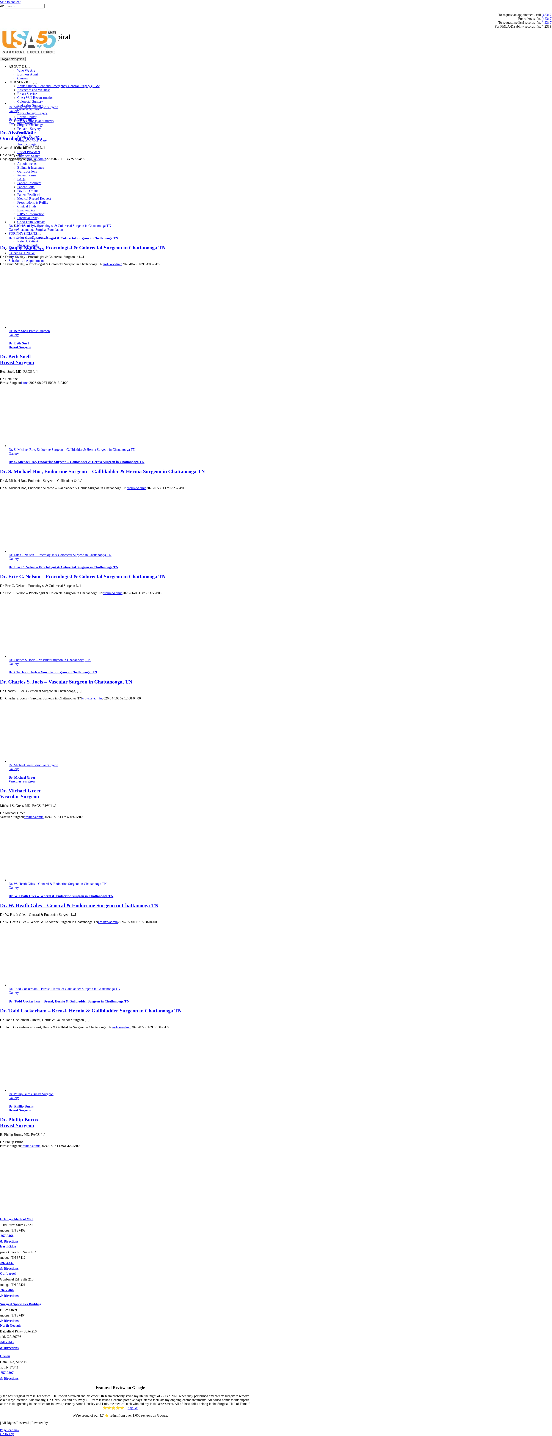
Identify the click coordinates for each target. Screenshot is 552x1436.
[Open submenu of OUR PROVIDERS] (38, 149)
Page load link (9, 1430)
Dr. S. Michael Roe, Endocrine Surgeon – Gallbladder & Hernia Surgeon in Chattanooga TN (72, 449)
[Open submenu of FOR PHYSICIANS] (39, 234)
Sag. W (133, 1408)
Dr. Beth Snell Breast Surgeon (29, 331)
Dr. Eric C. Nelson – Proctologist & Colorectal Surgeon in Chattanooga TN (60, 555)
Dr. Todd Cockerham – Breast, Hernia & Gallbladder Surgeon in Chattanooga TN (64, 989)
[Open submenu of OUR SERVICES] (35, 83)
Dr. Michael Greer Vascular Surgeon (33, 765)
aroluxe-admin (136, 488)
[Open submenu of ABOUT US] (28, 67)
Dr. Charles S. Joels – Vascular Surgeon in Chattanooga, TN (50, 660)
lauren (25, 383)
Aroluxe (54, 1423)
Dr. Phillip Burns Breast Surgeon (31, 1094)
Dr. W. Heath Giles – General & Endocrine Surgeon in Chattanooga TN (58, 884)
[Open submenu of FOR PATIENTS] (34, 161)
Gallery (14, 335)
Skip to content (10, 2)
